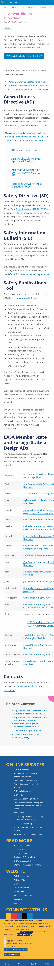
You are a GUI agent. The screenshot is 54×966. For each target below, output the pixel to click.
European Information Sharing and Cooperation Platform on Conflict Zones (28, 805)
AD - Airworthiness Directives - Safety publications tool (26, 774)
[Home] (7, 962)
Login (16, 884)
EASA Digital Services (22, 791)
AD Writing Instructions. (33, 140)
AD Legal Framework (24, 150)
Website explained (21, 876)
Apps (51, 2)
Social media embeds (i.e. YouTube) (19, 943)
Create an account (21, 888)
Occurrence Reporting (23, 823)
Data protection (20, 853)
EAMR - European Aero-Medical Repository (27, 785)
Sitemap (17, 903)
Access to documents (22, 845)
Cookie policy (19, 849)
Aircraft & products (29, 7)
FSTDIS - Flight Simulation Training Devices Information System (28, 818)
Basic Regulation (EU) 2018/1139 (32, 209)
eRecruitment (19, 812)
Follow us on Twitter (24, 916)
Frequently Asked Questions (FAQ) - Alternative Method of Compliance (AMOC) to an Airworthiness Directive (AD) (29, 722)
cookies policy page (24, 934)
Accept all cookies (12, 954)
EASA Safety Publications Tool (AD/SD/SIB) (24, 56)
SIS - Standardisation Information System (28, 829)
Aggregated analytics (14, 941)
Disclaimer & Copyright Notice (26, 857)
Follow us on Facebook (19, 916)
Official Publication (22, 769)
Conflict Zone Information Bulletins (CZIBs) (25, 736)
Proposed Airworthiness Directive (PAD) (26, 185)
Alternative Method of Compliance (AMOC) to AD (25, 172)
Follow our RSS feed (8, 916)
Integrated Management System (27, 865)
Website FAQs (19, 880)
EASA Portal (18, 795)
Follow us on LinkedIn (30, 916)
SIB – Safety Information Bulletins (28, 834)
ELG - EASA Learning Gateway (26, 799)
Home (6, 7)
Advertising (11, 946)
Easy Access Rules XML (23, 895)
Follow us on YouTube (14, 916)
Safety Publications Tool (28, 47)
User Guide (20, 398)
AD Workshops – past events (26, 730)
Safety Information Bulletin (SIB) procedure (28, 274)
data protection (26, 932)
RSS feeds (18, 899)
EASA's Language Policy (23, 861)
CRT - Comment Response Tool (26, 780)
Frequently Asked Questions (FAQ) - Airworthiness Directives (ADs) (29, 712)
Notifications (19, 891)
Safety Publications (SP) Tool (22, 297)
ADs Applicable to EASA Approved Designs (26, 160)
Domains (15, 7)
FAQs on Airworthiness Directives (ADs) (27, 81)
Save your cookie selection (16, 949)
